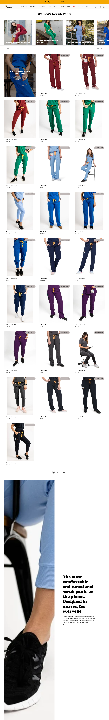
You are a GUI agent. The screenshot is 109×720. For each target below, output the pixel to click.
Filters (8, 48)
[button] (24, 6)
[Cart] (104, 6)
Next (106, 32)
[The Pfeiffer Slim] (89, 73)
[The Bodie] (54, 73)
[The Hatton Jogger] (20, 119)
